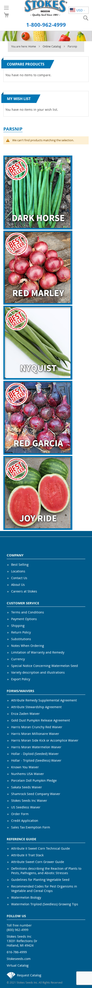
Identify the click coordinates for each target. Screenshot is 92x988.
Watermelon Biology (26, 897)
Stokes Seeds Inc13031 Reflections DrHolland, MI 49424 (22, 940)
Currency (18, 659)
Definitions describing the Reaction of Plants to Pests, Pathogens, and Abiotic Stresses (46, 870)
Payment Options (24, 619)
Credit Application (24, 820)
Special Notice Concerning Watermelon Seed (44, 666)
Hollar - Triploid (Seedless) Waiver (36, 760)
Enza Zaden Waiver (25, 713)
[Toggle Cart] (6, 14)
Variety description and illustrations (38, 672)
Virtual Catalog (18, 965)
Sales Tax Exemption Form (30, 827)
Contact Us (19, 578)
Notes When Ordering (27, 646)
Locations (18, 571)
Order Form (20, 814)
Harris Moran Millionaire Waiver (35, 734)
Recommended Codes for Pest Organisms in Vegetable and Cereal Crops (44, 888)
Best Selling (20, 564)
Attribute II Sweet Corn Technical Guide (40, 848)
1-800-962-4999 (46, 25)
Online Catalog (52, 46)
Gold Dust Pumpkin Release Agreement (40, 720)
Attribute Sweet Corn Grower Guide (37, 862)
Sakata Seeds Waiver (26, 787)
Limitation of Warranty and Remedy (37, 652)
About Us (18, 584)
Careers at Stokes (24, 591)
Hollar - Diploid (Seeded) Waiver (35, 754)
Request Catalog (29, 975)
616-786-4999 (17, 952)
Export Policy (20, 679)
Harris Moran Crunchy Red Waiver (36, 727)
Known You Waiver (25, 767)
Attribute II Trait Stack (27, 855)
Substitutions (21, 639)
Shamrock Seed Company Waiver (35, 794)
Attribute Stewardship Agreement (36, 707)
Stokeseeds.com (19, 959)
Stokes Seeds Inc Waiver (29, 800)
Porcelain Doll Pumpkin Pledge (34, 780)
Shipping (18, 625)
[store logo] (46, 8)
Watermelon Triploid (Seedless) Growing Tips (44, 904)
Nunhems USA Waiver (27, 774)
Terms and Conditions (27, 612)
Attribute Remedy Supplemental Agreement (44, 700)
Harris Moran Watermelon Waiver (36, 747)
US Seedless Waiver (25, 807)
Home (32, 46)
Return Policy (21, 632)
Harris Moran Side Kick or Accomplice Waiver (44, 740)
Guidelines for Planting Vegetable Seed (40, 879)
